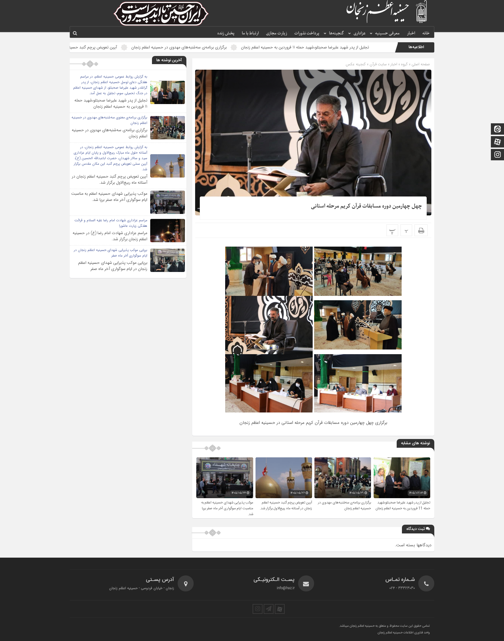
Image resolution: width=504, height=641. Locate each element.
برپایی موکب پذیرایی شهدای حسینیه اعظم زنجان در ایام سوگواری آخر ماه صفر (112, 265)
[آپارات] (497, 142)
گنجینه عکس (356, 64)
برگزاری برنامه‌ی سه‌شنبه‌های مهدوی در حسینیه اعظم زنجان (221, 47)
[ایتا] (497, 129)
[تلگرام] (269, 609)
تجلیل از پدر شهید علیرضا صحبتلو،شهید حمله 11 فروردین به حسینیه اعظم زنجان (347, 47)
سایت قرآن (378, 64)
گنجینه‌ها (336, 33)
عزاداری (359, 33)
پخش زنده (226, 33)
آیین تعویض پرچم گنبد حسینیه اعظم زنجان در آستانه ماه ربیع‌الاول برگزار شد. (96, 47)
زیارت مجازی (276, 33)
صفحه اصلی (420, 64)
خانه (426, 33)
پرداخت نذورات (306, 33)
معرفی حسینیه (387, 33)
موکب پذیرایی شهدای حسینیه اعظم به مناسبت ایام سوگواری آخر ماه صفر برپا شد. (227, 508)
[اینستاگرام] (497, 155)
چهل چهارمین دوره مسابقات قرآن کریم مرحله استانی (366, 206)
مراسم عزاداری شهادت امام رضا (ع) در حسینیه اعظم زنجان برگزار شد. (110, 236)
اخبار (411, 33)
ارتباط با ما (250, 33)
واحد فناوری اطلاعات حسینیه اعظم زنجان (403, 632)
